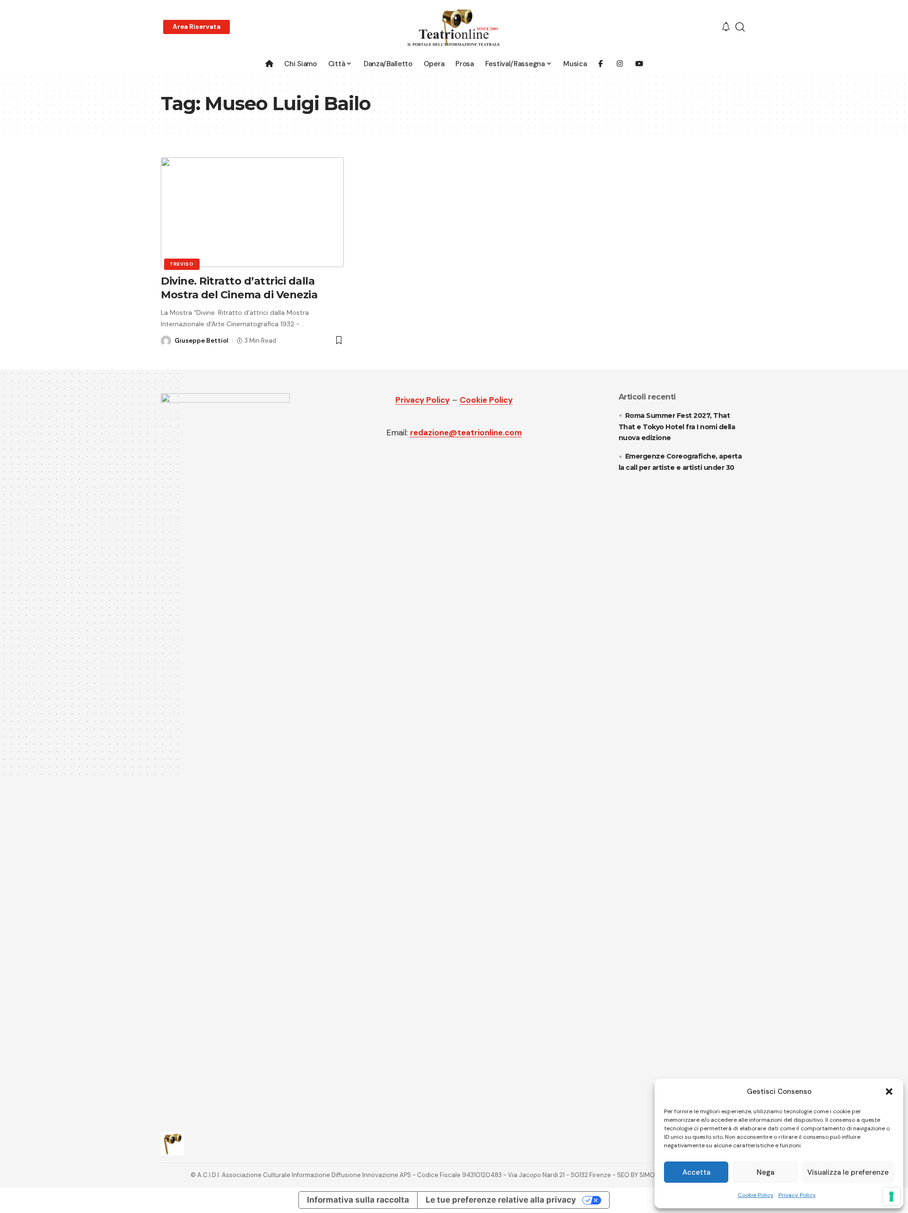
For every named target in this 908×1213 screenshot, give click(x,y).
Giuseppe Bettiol (201, 341)
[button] (889, 1091)
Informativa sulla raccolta (358, 1199)
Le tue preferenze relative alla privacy (501, 1199)
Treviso (182, 264)
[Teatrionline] (453, 27)
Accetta (696, 1172)
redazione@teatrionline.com (466, 432)
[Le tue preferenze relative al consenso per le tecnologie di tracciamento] (891, 1196)
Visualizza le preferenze (848, 1172)
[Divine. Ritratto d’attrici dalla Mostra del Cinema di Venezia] (252, 212)
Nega (765, 1172)
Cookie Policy (756, 1195)
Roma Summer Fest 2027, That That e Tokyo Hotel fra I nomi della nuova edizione (677, 426)
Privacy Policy (797, 1195)
